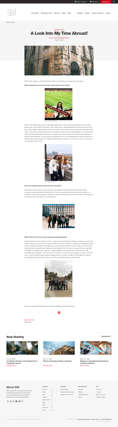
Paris (43, 410)
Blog (69, 13)
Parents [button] (87, 13)
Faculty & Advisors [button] (98, 13)
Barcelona (59, 30)
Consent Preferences (106, 419)
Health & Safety (100, 397)
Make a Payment (100, 394)
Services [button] (57, 13)
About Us (99, 389)
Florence (44, 389)
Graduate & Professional (67, 392)
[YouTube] (16, 401)
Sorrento (44, 397)
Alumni (80, 397)
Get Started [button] (35, 13)
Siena (43, 402)
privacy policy (95, 419)
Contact (98, 392)
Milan (43, 394)
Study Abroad (64, 389)
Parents (80, 392)
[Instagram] (8, 401)
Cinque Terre (45, 400)
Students (80, 389)
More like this (106, 336)
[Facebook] (13, 401)
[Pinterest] (22, 401)
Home (8, 22)
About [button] (64, 13)
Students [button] (80, 13)
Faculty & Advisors (83, 394)
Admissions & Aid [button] (46, 13)
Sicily (43, 405)
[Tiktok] (11, 401)
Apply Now (105, 1)
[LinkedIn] (19, 401)
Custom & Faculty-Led (66, 394)
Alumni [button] (108, 13)
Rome (44, 392)
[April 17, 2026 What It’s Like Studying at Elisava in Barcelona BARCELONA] (59, 349)
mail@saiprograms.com (84, 419)
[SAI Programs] (11, 12)
